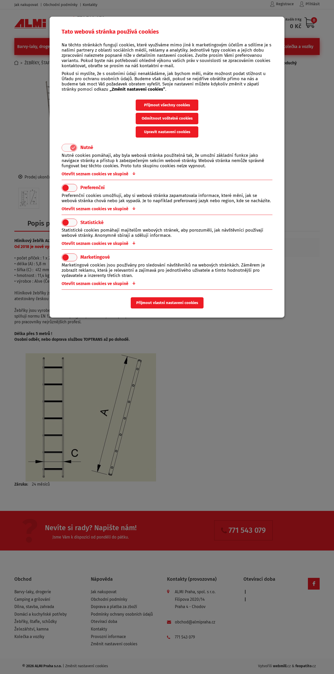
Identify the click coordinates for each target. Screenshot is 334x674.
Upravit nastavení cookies (167, 131)
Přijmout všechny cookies (167, 105)
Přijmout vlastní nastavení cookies (167, 302)
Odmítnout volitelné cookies (167, 118)
